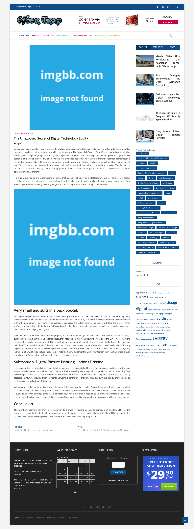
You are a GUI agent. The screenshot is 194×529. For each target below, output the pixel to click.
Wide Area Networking (167, 247)
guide (168, 193)
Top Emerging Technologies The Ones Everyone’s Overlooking (168, 80)
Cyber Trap (124, 480)
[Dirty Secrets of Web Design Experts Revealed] (145, 131)
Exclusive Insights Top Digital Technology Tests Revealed (168, 97)
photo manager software (148, 213)
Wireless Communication (148, 252)
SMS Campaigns (156, 232)
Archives (140, 271)
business (141, 163)
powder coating (169, 213)
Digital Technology (43, 35)
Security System (83, 35)
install (140, 198)
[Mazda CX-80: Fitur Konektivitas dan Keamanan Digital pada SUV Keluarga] (145, 56)
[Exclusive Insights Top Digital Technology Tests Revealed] (145, 94)
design (140, 178)
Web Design (115, 35)
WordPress (50, 518)
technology (153, 237)
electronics (167, 183)
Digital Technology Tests (148, 183)
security (141, 232)
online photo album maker (148, 208)
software (171, 232)
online (161, 203)
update (166, 237)
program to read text (146, 217)
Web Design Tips (167, 242)
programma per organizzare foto (150, 222)
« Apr (75, 492)
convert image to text (146, 168)
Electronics (64, 35)
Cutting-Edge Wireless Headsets (151, 173)
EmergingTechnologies (165, 188)
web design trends (145, 247)
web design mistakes (146, 242)
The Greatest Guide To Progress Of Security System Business (168, 116)
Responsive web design (168, 227)
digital (19, 144)
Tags (172, 47)
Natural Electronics (145, 203)
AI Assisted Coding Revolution (27, 471)
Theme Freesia (40, 518)
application (142, 153)
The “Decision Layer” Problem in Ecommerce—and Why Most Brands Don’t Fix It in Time (33, 482)
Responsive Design (145, 227)
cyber (172, 173)
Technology (22, 35)
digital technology (166, 178)
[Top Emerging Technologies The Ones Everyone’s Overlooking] (145, 75)
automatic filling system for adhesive (152, 158)
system (141, 237)
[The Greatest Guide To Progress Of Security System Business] (145, 113)
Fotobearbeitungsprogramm (149, 193)
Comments (158, 47)
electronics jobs (144, 188)
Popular (143, 47)
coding (153, 163)
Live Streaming (154, 198)
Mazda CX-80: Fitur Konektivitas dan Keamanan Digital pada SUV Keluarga (168, 61)
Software (100, 35)
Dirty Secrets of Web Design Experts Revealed (168, 134)
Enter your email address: (118, 469)
